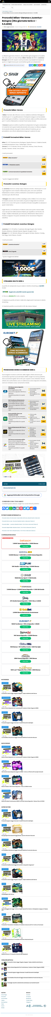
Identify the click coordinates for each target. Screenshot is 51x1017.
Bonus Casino (5, 761)
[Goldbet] (25, 611)
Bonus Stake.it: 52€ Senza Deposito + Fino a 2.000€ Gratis (17, 786)
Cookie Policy (29, 1000)
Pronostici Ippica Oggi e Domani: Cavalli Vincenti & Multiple (17, 723)
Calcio (4, 854)
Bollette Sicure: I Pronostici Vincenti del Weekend (15, 954)
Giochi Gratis (37, 4)
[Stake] (25, 599)
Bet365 (42, 286)
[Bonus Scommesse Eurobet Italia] (5, 444)
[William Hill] (25, 645)
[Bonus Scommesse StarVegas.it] (23, 276)
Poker (2, 1004)
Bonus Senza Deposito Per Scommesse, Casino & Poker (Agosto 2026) (20, 708)
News (4, 1)
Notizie (2, 1007)
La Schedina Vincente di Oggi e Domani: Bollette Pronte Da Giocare (19, 737)
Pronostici (3, 996)
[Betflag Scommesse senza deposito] (5, 392)
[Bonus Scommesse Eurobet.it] (23, 365)
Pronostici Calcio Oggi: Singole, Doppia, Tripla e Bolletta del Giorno (19, 693)
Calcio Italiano (5, 929)
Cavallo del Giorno (28, 4)
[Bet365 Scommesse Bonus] (5, 292)
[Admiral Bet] (25, 553)
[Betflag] (25, 565)
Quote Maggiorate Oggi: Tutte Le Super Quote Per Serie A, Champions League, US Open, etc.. (25, 909)
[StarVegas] (25, 588)
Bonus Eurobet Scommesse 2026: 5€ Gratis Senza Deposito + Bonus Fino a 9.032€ (23, 801)
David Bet (39, 26)
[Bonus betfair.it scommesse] (5, 158)
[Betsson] (25, 542)
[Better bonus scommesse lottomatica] (5, 172)
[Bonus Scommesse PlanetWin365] (5, 431)
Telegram (28, 1002)
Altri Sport (5, 712)
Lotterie (4, 825)
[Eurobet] (25, 622)
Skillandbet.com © (21, 1014)
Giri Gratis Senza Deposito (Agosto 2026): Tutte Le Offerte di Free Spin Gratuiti (22, 772)
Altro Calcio (5, 683)
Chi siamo (28, 996)
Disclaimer (28, 998)
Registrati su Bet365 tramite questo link (21, 292)
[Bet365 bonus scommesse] (5, 418)
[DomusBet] (25, 634)
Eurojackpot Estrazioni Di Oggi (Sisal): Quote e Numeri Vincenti (18, 835)
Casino (3, 1000)
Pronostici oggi (6, 4)
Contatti (28, 994)
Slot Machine (4, 1002)
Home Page (4, 994)
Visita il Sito (25, 546)
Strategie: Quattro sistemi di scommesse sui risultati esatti (23, 982)
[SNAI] (25, 576)
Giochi (2, 1006)
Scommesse (5, 898)
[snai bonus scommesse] (23, 105)
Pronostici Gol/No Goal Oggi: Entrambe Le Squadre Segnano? (18, 865)
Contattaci (43, 4)
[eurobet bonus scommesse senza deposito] (5, 165)
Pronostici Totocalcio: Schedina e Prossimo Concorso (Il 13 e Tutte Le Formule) (22, 925)
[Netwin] (25, 657)
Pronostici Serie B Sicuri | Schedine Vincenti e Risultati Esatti (17, 939)
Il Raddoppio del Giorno (8, 894)
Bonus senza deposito (16, 4)
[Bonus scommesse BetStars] (5, 252)
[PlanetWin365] (25, 668)
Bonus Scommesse (6, 697)
